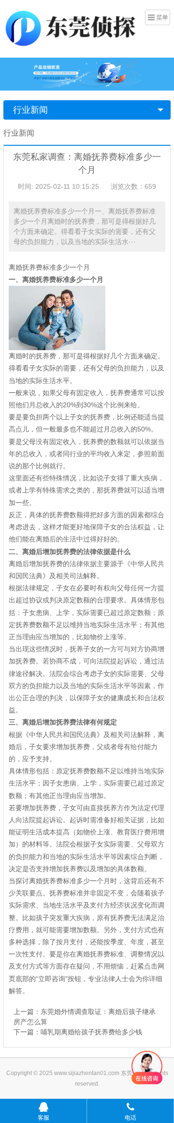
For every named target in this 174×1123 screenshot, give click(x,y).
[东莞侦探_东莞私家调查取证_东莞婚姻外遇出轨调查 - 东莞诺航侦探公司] (73, 27)
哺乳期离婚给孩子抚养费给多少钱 (91, 1032)
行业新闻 (30, 110)
